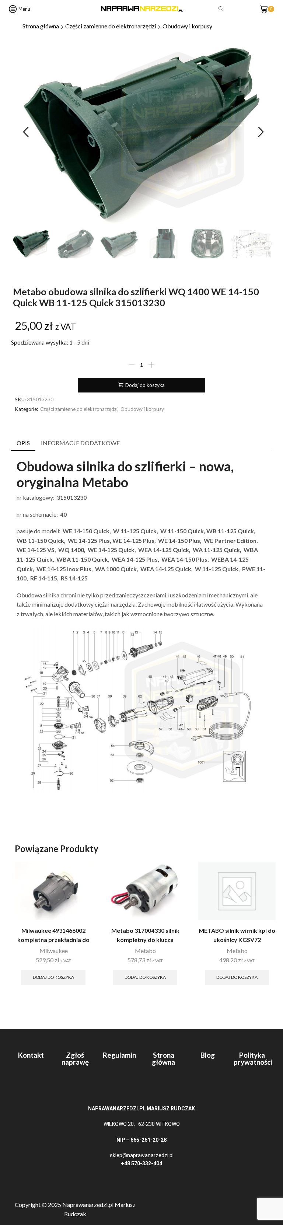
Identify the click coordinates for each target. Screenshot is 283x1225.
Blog (207, 1055)
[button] (26, 132)
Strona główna (40, 25)
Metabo (145, 950)
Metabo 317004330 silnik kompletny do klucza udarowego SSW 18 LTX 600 (145, 939)
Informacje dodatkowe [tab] (80, 442)
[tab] (23, 443)
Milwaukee (53, 950)
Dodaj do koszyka (145, 385)
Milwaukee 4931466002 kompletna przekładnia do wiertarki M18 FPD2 (53, 939)
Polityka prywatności (253, 1058)
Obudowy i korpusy (187, 25)
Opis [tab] (23, 442)
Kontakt (31, 1055)
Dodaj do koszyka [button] (53, 977)
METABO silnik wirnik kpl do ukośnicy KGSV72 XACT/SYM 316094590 (237, 939)
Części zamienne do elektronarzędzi (110, 25)
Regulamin (119, 1055)
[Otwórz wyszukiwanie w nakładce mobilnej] (222, 9)
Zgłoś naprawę (75, 1058)
